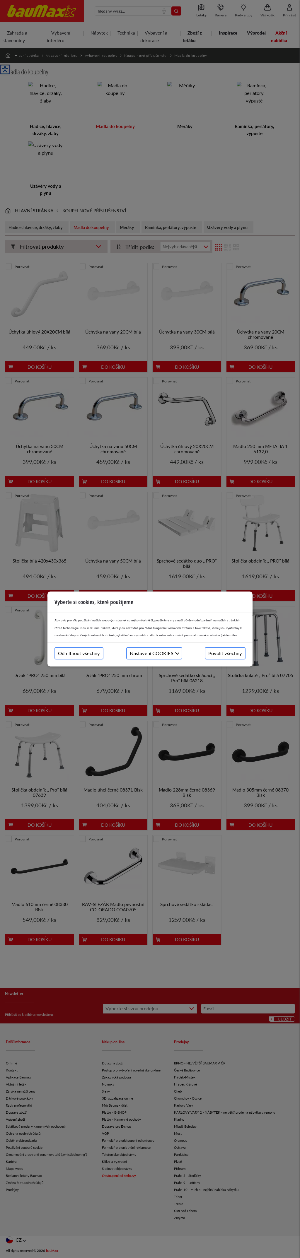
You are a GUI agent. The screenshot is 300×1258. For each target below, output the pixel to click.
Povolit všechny (225, 653)
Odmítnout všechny (79, 653)
